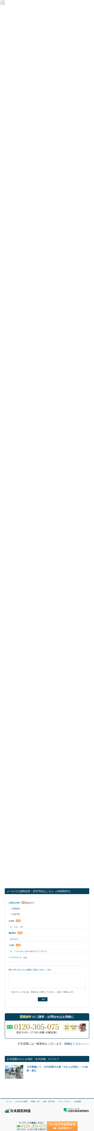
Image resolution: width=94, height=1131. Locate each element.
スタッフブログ (64, 1101)
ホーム (9, 1101)
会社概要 (77, 1101)
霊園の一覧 (35, 1101)
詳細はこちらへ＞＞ (76, 1043)
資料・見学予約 (49, 1101)
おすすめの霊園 (21, 1101)
